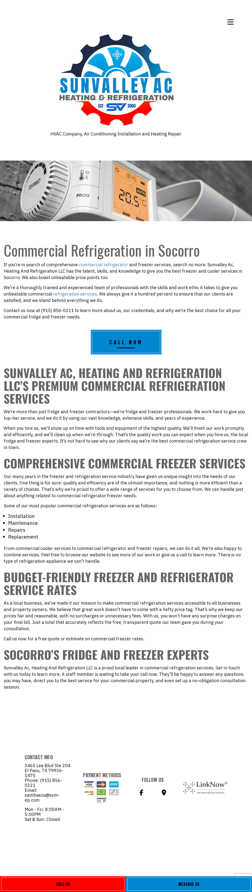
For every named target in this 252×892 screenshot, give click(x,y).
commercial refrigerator (103, 264)
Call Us (63, 884)
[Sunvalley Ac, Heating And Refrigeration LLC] (115, 79)
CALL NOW (126, 342)
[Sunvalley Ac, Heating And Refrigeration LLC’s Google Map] (164, 793)
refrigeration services (75, 294)
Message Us (189, 884)
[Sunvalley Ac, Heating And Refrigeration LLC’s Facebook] (141, 793)
